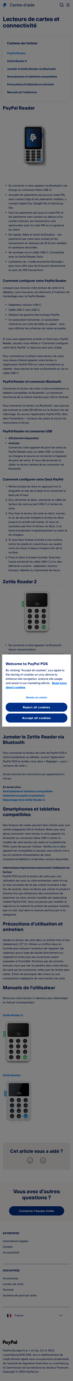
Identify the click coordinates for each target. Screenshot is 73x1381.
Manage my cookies (36, 697)
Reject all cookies (36, 707)
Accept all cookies (36, 718)
